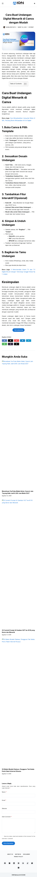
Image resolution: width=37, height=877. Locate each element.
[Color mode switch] (34, 3)
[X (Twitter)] (10, 340)
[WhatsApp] (4, 344)
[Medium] (23, 863)
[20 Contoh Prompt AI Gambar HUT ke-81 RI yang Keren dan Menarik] (18, 563)
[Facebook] (4, 340)
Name (4, 792)
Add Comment (7, 817)
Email (4, 800)
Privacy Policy (18, 856)
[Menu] (2, 3)
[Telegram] (28, 340)
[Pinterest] (16, 340)
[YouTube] (18, 867)
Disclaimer (26, 854)
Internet (31, 27)
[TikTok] (27, 863)
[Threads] (16, 344)
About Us (10, 854)
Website (4, 808)
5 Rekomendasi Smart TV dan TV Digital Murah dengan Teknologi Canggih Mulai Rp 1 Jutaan (18, 272)
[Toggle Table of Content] (24, 83)
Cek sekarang (18, 330)
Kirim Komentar (8, 843)
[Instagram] (9, 863)
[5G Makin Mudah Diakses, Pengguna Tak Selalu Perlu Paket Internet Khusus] (18, 702)
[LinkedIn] (22, 340)
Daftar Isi (18, 854)
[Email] (10, 344)
